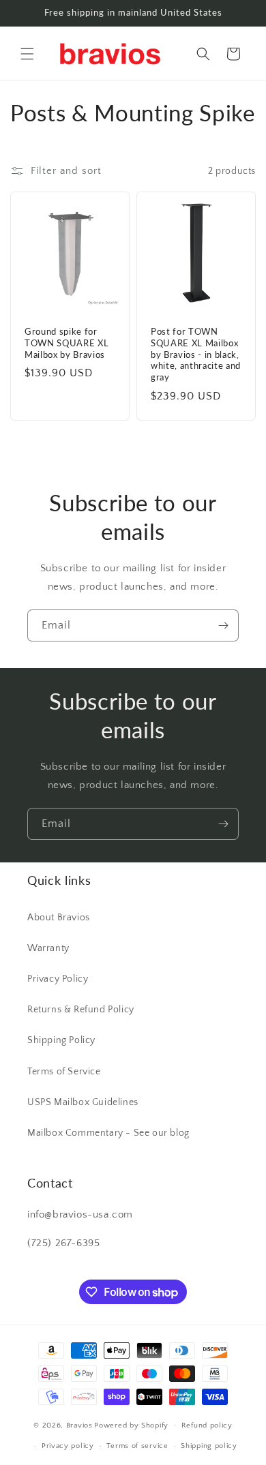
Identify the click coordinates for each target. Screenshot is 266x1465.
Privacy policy (68, 1446)
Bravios (79, 1425)
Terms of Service (64, 1071)
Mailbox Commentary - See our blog (108, 1133)
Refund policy (207, 1425)
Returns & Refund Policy (80, 1009)
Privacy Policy (57, 978)
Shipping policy (209, 1446)
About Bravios (58, 917)
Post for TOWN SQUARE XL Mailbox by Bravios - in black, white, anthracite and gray (196, 354)
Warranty (48, 948)
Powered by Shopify (131, 1425)
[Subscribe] (223, 625)
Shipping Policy (61, 1040)
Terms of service (137, 1446)
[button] (27, 54)
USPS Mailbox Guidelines (82, 1102)
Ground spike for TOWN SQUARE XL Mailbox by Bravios (66, 343)
